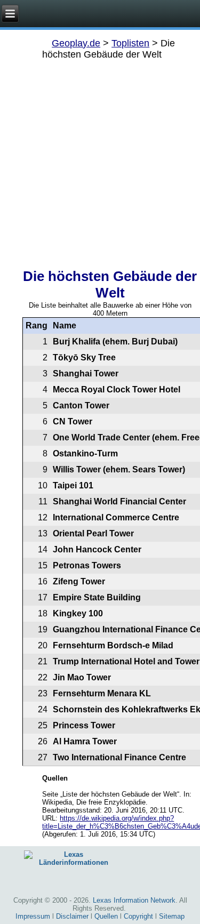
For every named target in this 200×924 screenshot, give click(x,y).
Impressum (32, 916)
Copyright (138, 916)
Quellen (106, 916)
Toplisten (130, 43)
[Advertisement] (100, 160)
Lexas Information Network (134, 900)
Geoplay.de (76, 43)
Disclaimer (72, 916)
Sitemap (172, 916)
